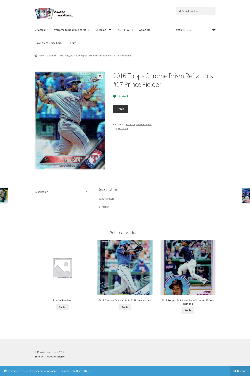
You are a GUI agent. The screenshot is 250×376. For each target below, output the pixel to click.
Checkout (100, 29)
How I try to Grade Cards (49, 43)
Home (42, 55)
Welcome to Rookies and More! (71, 29)
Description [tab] (41, 191)
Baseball (51, 55)
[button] (100, 76)
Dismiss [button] (241, 371)
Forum (72, 43)
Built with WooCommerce (50, 356)
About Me (144, 29)
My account (41, 29)
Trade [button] (62, 307)
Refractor (123, 128)
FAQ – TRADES (125, 29)
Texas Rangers (65, 55)
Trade (120, 108)
